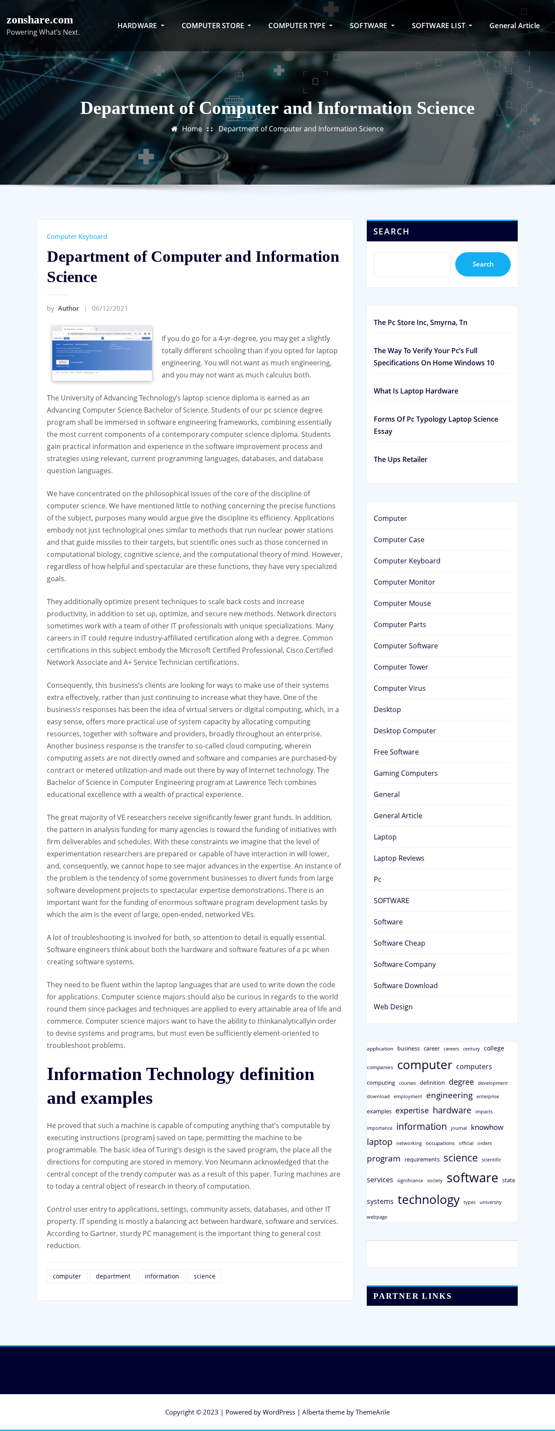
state (508, 1180)
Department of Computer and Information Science (301, 128)
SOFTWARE (369, 25)
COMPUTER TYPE (297, 25)
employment (408, 1096)
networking (409, 1143)
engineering (449, 1095)
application (380, 1048)
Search (391, 231)
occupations (440, 1143)
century (471, 1048)
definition (432, 1082)
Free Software (396, 752)
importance (379, 1128)
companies (380, 1067)
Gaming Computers (406, 773)
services (380, 1179)
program (384, 1158)
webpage (377, 1217)
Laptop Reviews (399, 858)
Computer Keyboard (77, 236)
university (491, 1202)
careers (451, 1049)
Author (63, 308)
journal (459, 1128)
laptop (379, 1142)
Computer (390, 518)
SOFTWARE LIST (439, 25)
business (408, 1048)
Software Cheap (399, 943)
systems (380, 1201)
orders (484, 1143)
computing (381, 1082)
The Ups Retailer (401, 459)
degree (461, 1082)
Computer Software (406, 645)
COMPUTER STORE (214, 25)
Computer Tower (401, 667)
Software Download (406, 985)
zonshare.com (40, 19)
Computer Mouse (402, 603)
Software (388, 922)
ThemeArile (373, 1412)
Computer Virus (400, 688)
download (378, 1096)
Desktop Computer (405, 730)
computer (67, 1276)
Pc (378, 879)
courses (407, 1083)
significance (410, 1180)
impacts (484, 1111)
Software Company (405, 964)
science (204, 1276)
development (493, 1083)
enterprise (488, 1096)
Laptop (385, 837)
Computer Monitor (404, 582)
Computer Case (399, 539)
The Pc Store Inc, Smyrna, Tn (420, 322)
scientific (491, 1160)
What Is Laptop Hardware (416, 391)
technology (429, 1199)
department (113, 1276)
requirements (422, 1159)
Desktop (387, 709)
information (162, 1276)
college (494, 1048)
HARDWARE (138, 25)
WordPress (279, 1412)
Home (192, 128)
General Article (515, 25)
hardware (452, 1110)
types (470, 1202)
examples (379, 1111)
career (432, 1048)
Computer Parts (400, 624)
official (466, 1143)
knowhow (487, 1127)
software (472, 1177)
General (387, 794)
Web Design (393, 1006)
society (435, 1180)
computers (474, 1066)
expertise (412, 1110)
